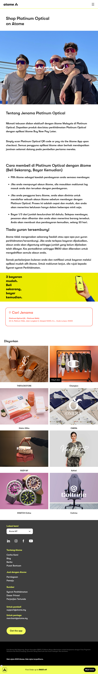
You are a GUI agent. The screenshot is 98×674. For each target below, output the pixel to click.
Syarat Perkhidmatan (17, 592)
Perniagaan (12, 577)
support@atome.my (16, 610)
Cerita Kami (12, 555)
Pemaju (10, 580)
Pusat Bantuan (14, 565)
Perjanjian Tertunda (16, 599)
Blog (9, 558)
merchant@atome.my (17, 618)
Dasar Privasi (13, 595)
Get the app (16, 630)
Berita (9, 562)
